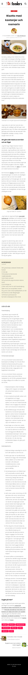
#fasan (11, 624)
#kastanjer (6, 628)
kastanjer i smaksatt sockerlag (11, 616)
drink (18, 167)
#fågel (5, 624)
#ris (20, 628)
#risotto (5, 631)
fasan (12, 620)
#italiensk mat (20, 624)
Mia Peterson (21, 36)
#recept (14, 628)
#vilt (11, 631)
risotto (12, 173)
